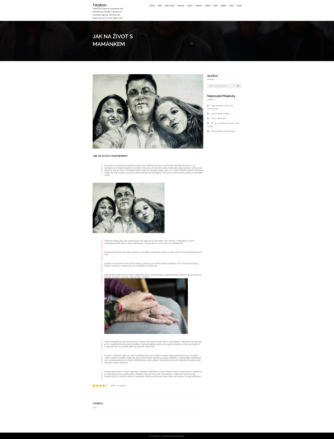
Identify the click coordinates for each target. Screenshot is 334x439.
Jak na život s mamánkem (110, 155)
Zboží (239, 5)
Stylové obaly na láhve (220, 113)
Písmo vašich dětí (218, 118)
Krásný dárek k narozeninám (223, 131)
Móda (207, 5)
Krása (189, 5)
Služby (223, 5)
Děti (160, 5)
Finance (180, 5)
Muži (215, 5)
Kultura (199, 5)
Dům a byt (169, 5)
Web (231, 5)
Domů (152, 5)
